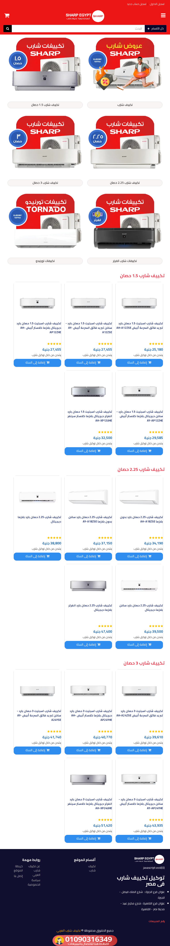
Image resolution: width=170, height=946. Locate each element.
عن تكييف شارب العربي (34, 870)
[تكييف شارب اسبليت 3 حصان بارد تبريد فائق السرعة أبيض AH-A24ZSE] (139, 688)
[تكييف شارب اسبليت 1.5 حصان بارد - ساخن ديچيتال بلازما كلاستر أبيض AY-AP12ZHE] (139, 389)
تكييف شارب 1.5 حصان (45, 105)
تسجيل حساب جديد (136, 3)
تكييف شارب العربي (68, 930)
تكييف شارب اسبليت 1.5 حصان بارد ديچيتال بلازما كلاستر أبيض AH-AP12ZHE (39, 328)
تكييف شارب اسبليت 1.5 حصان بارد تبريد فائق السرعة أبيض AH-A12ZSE (139, 325)
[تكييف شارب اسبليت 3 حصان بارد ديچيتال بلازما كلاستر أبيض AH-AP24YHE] (88, 688)
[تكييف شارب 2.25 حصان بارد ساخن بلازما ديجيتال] (139, 583)
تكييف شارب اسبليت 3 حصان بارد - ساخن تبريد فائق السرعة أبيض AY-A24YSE (39, 715)
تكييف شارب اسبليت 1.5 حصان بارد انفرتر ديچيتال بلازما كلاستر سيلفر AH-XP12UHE (90, 416)
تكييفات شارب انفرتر (125, 261)
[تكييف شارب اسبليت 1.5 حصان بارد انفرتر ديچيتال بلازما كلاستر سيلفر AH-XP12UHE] (88, 389)
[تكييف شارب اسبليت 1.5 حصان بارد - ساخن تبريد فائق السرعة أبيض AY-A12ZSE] (88, 301)
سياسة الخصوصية (34, 882)
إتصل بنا (18, 875)
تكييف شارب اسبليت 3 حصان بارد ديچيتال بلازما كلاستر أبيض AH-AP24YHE (91, 715)
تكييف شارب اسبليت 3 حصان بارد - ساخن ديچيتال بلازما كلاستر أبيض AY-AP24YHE (141, 804)
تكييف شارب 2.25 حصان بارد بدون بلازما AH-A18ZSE (141, 519)
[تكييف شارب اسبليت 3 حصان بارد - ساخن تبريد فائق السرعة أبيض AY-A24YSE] (37, 688)
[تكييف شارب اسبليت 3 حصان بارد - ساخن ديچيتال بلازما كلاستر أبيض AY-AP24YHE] (139, 777)
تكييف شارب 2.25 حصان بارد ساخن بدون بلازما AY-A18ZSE (90, 519)
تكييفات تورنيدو (45, 261)
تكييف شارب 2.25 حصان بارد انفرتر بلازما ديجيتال (90, 607)
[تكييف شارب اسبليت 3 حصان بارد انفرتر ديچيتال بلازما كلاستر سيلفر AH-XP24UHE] (88, 777)
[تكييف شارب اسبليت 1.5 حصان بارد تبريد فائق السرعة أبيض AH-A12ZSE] (139, 301)
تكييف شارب (125, 105)
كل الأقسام (158, 28)
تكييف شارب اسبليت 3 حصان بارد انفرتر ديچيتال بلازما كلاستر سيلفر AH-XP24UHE (90, 804)
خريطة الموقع (18, 868)
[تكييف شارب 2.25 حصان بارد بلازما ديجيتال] (37, 495)
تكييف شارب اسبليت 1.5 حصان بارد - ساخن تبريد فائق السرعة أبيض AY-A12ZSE (89, 328)
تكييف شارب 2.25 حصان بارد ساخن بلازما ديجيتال (141, 607)
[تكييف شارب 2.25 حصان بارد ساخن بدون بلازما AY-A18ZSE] (88, 495)
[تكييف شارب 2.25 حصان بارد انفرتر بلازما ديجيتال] (88, 583)
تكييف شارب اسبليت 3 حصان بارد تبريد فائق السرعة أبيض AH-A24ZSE (139, 713)
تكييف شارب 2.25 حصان (125, 183)
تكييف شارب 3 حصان (45, 183)
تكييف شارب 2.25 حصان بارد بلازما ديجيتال (39, 519)
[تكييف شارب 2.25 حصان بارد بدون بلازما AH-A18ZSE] (139, 495)
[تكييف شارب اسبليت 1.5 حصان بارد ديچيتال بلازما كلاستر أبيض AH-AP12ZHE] (37, 301)
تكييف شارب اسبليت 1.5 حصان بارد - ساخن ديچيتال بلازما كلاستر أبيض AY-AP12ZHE (139, 416)
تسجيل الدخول (157, 3)
